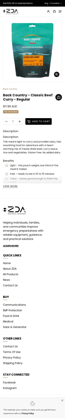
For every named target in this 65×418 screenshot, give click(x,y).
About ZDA (9, 269)
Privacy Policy (12, 357)
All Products (10, 274)
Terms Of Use (12, 352)
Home (7, 263)
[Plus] (19, 121)
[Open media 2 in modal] (32, 50)
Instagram (10, 388)
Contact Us (10, 285)
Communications (14, 305)
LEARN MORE (11, 246)
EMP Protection (12, 310)
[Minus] (6, 121)
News (6, 280)
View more (10, 186)
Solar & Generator (14, 327)
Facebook (9, 382)
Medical (8, 321)
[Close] (62, 400)
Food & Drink (11, 316)
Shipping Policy (13, 363)
